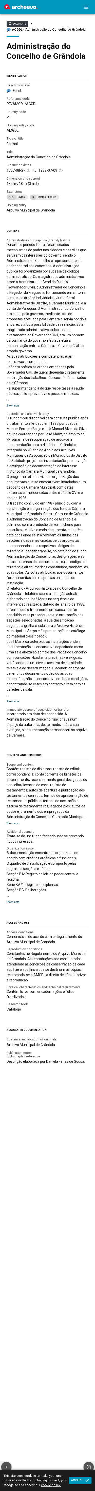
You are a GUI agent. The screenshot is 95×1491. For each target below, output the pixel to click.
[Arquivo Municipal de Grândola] (20, 8)
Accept (77, 1480)
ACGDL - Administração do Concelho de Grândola (48, 29)
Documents (17, 23)
